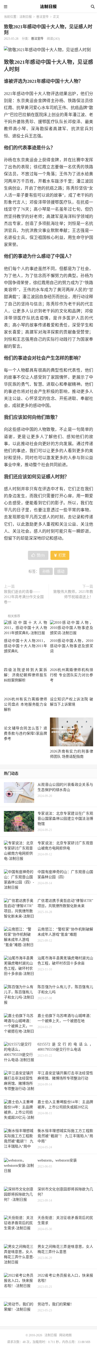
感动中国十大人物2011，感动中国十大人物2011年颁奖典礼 (25, 646)
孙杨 (46, 571)
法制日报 (48, 6)
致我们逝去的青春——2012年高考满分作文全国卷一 (24, 597)
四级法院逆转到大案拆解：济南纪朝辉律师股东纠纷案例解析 (25, 675)
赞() (41, 555)
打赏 (61, 555)
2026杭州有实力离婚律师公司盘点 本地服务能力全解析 (25, 704)
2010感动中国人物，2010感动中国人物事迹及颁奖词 (71, 646)
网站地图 (65, 1335)
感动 (60, 571)
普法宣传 (42, 17)
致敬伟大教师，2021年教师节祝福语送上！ (73, 594)
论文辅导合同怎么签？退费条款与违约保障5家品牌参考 (25, 733)
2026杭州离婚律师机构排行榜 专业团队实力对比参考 (71, 675)
